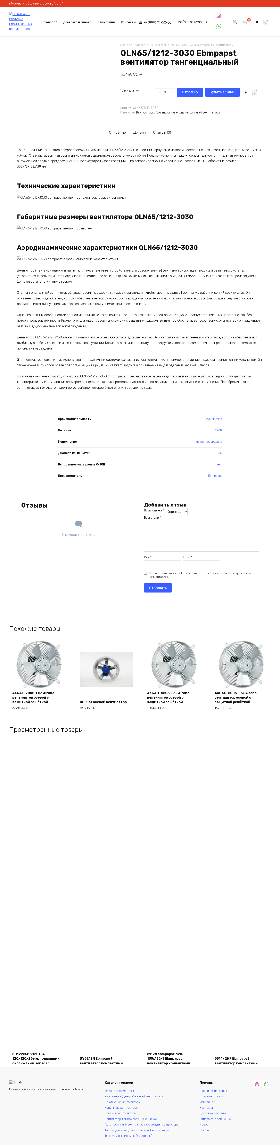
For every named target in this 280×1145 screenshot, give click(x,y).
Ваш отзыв (152, 517)
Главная (125, 44)
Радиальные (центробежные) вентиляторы (134, 1096)
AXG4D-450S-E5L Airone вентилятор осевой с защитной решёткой (168, 697)
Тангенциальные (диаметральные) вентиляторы (202, 44)
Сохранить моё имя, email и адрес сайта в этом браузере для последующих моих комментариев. (201, 575)
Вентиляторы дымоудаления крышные (131, 1119)
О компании (106, 22)
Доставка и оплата (77, 22)
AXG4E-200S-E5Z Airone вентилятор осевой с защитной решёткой (33, 697)
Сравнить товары (211, 1096)
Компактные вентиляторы (122, 1102)
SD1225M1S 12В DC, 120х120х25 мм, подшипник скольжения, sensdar (35, 1058)
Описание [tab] (117, 132)
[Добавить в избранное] (245, 92)
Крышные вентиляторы (120, 1113)
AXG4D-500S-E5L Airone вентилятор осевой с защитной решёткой (236, 697)
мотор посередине (209, 442)
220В (218, 430)
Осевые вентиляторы (119, 1091)
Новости (206, 1124)
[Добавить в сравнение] (254, 92)
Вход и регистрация (213, 1091)
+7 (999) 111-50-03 (157, 22)
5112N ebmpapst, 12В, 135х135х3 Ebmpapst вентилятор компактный (168, 1058)
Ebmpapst (215, 476)
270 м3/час (214, 419)
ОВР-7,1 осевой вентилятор (103, 702)
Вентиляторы (158, 44)
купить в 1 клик (222, 92)
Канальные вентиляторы (121, 1107)
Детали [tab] (139, 132)
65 (220, 453)
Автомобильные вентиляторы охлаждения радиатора (142, 1124)
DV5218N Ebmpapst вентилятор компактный (101, 1061)
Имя (147, 557)
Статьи (204, 1130)
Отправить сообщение (215, 1119)
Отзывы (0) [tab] (162, 132)
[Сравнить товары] (266, 22)
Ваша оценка (154, 510)
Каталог (47, 22)
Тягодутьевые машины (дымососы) (128, 1136)
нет (219, 464)
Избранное (207, 1102)
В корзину (190, 92)
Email (187, 557)
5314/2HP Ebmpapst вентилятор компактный (236, 1061)
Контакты (128, 22)
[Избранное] (257, 22)
